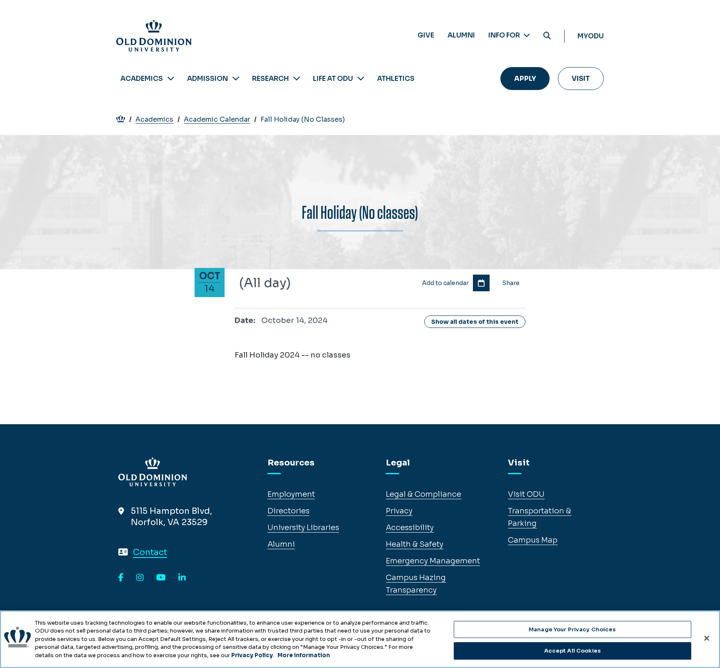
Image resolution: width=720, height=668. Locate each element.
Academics (141, 78)
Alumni (461, 35)
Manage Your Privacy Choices (572, 629)
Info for (504, 35)
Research (270, 78)
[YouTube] (161, 578)
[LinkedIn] (182, 578)
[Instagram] (140, 578)
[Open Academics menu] (171, 79)
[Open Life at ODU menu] (361, 79)
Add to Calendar (481, 283)
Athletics (396, 78)
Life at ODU (333, 78)
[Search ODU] (547, 36)
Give (426, 35)
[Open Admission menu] (236, 79)
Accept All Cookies (572, 650)
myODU (591, 36)
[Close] (707, 638)
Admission (207, 78)
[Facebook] (121, 578)
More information (304, 655)
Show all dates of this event (474, 321)
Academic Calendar (217, 119)
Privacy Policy (252, 655)
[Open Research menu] (296, 79)
